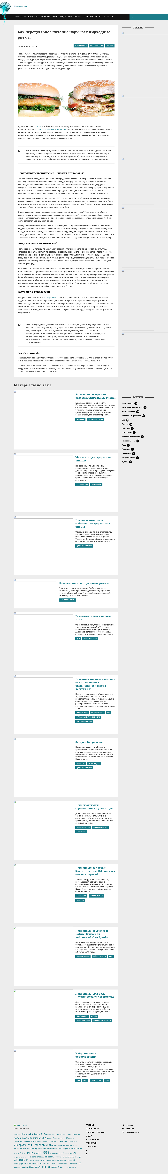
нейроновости (81, 46)
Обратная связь (132, 1132)
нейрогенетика (97, 713)
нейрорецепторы (100, 827)
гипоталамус (82, 713)
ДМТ (78, 639)
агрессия (80, 419)
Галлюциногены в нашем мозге (93, 617)
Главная (18, 17)
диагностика (62, 1141)
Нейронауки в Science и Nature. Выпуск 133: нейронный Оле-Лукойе (91, 934)
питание (110, 46)
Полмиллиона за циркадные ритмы (84, 583)
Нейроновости (31, 17)
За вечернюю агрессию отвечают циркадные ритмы (95, 396)
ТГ (113, 17)
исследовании (50, 297)
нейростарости (96, 46)
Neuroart (80, 764)
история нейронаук (64, 1148)
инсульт (55, 1145)
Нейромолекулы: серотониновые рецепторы (94, 806)
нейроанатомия (96, 896)
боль (71, 1138)
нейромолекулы (90, 639)
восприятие (81, 896)
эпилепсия (71, 1167)
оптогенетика (63, 1164)
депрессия (50, 1141)
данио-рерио (40, 1141)
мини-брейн (96, 484)
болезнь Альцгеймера (133, 416)
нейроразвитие (52, 1160)
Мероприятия (74, 17)
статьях (38, 126)
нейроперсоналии (37, 1160)
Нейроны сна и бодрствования (85, 1055)
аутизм (126, 462)
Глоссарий (88, 17)
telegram (129, 1125)
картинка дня (82, 484)
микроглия (55, 1153)
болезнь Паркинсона (133, 437)
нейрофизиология (42, 1164)
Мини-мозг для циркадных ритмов (94, 458)
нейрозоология (130, 441)
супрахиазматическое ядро (88, 717)
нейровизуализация (21, 1157)
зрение (73, 1141)
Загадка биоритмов (89, 742)
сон (108, 713)
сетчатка (127, 449)
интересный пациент (68, 1145)
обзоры (55, 1164)
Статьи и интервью (48, 17)
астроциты (128, 432)
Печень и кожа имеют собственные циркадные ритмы (92, 523)
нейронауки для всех (102, 1020)
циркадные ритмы (95, 419)
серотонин (81, 832)
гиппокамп (128, 453)
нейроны (80, 900)
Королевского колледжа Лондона (50, 129)
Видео (63, 17)
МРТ (48, 1135)
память (127, 424)
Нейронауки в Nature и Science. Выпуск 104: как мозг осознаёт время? (95, 871)
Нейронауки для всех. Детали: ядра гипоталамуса (94, 995)
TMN (78, 1081)
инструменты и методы (134, 407)
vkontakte (130, 1129)
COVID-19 (18, 1135)
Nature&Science (83, 956)
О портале (100, 17)
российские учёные (22, 1167)
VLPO (85, 1081)
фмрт (63, 1167)
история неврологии (48, 1148)
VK (108, 17)
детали (94, 1016)
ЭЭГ (54, 1135)
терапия (55, 1167)
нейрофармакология (24, 1164)
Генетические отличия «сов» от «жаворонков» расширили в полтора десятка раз (95, 684)
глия (126, 445)
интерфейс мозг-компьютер (27, 1148)
